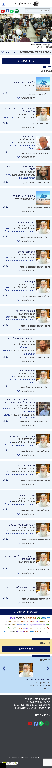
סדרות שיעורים (26, 61)
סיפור (36, 631)
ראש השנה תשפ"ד (26, 370)
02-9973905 (38, 705)
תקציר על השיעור (27, 97)
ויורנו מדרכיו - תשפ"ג (20, 345)
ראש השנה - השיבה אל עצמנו (21, 338)
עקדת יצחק (20, 618)
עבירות (13, 624)
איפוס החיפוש (11, 52)
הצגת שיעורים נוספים (26, 612)
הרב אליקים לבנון (26, 114)
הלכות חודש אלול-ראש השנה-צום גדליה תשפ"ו (19, 110)
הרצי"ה (31, 631)
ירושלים (20, 631)
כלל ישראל (12, 628)
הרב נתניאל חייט (27, 139)
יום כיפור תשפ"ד (27, 136)
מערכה (26, 628)
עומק (47, 624)
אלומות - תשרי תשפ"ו (24, 82)
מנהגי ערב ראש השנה (25, 222)
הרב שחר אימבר (27, 172)
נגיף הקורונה (30, 618)
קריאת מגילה (28, 621)
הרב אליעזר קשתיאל (25, 405)
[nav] (48, 3)
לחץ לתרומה (26, 649)
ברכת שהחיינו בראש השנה (22, 465)
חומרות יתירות (44, 621)
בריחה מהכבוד (39, 624)
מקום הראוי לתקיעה (25, 311)
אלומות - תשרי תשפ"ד (24, 196)
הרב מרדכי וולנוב (27, 341)
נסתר (5, 631)
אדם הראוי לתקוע (26, 252)
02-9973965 (20, 705)
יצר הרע (32, 628)
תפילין (20, 628)
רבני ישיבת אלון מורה (25, 85)
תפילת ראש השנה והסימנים (22, 525)
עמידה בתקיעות (27, 495)
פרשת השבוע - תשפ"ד (19, 416)
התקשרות (46, 618)
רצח (24, 624)
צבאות (10, 621)
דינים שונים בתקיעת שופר (22, 436)
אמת (26, 631)
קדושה (29, 624)
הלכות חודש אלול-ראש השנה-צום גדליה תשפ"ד (19, 558)
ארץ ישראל (18, 621)
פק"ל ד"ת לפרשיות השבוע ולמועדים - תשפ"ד (19, 145)
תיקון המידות (44, 631)
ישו (9, 631)
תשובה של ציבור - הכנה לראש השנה (21, 168)
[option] (26, 677)
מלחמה (19, 624)
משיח (12, 618)
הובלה (39, 618)
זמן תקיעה (30, 281)
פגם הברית (40, 628)
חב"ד (47, 628)
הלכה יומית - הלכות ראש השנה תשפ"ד (19, 229)
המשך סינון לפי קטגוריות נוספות (35, 52)
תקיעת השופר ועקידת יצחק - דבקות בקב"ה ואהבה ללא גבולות (19, 401)
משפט (14, 631)
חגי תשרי (8, 117)
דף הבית (46, 44)
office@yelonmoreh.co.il (25, 708)
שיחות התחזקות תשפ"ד (20, 176)
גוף (6, 621)
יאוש (36, 621)
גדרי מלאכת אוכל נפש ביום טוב (20, 587)
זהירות (7, 624)
